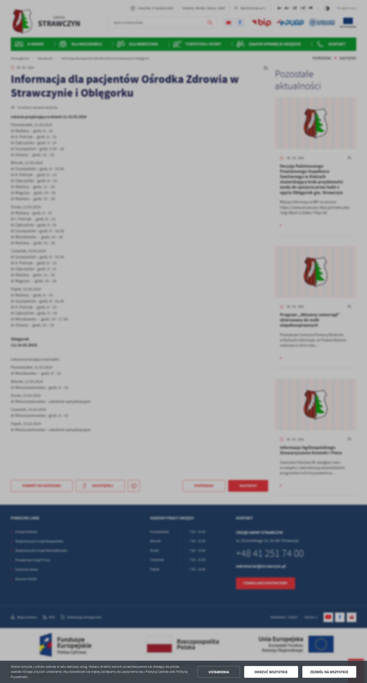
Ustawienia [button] (218, 672)
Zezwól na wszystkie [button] (329, 672)
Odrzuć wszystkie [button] (271, 672)
